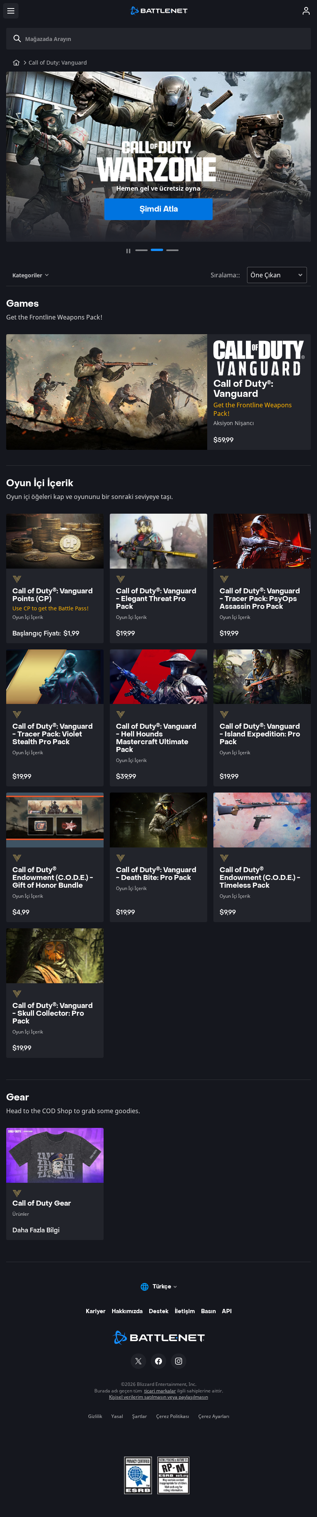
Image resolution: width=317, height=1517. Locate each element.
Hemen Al (158, 209)
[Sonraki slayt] (301, 153)
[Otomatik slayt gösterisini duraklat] (128, 251)
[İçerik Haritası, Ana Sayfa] (16, 63)
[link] (55, 1184)
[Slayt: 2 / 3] (157, 250)
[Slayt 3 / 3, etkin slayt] (172, 250)
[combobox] (161, 39)
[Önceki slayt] (15, 153)
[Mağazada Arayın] (17, 38)
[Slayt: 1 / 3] (141, 250)
